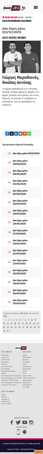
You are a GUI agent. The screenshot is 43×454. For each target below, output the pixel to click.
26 (19, 327)
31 (39, 327)
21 (38, 323)
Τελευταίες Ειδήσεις (29, 378)
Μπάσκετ (26, 360)
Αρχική (25, 355)
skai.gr (3, 395)
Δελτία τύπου (5, 360)
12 (4, 323)
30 (35, 327)
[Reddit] (25, 133)
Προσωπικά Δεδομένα (8, 371)
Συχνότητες (5, 357)
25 (16, 327)
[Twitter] (12, 133)
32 (4, 331)
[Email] (20, 133)
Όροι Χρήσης (5, 369)
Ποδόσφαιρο (27, 357)
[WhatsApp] (29, 133)
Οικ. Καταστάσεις (6, 367)
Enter (24, 373)
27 (23, 327)
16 (19, 323)
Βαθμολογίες (27, 369)
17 (23, 323)
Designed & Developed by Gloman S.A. (15, 444)
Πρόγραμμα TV (27, 385)
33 (8, 331)
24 (12, 327)
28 (27, 327)
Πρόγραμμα (5, 355)
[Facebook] (7, 133)
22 (4, 327)
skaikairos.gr (5, 401)
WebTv (25, 371)
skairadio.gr (5, 399)
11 (35, 320)
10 (32, 320)
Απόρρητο (38, 452)
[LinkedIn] (16, 133)
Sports (25, 364)
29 (31, 327)
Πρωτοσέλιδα (27, 376)
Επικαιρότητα (27, 367)
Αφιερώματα (27, 383)
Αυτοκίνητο (26, 362)
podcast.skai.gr (6, 404)
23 (8, 327)
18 (26, 323)
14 (11, 323)
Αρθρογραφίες (27, 380)
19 (30, 323)
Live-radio (26, 387)
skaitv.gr (4, 397)
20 (34, 323)
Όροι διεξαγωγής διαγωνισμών (11, 376)
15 (15, 323)
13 (8, 323)
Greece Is (4, 364)
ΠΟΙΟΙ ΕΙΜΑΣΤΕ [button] (6, 352)
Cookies (4, 373)
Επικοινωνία (5, 362)
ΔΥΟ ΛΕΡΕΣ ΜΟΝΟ (14, 38)
